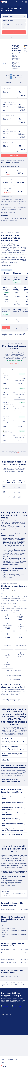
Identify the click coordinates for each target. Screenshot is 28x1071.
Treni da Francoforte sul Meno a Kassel (11, 976)
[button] (8, 24)
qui (18, 452)
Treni (7, 983)
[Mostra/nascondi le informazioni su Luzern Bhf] (25, 893)
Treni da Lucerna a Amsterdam (9, 953)
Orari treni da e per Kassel (12, 983)
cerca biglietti (7, 174)
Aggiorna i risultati (13, 363)
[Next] (24, 76)
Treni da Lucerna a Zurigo (8, 949)
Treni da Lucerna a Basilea (8, 909)
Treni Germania (15, 983)
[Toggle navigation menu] (26, 2)
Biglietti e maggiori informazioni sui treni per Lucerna (14, 931)
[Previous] (4, 481)
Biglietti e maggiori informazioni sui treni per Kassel (14, 935)
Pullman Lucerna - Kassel (8, 928)
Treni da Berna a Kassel (7, 959)
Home (2, 983)
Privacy (3, 1062)
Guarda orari (7, 192)
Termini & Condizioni (13, 1059)
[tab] (8, 81)
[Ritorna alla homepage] (4, 2)
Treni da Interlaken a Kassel (8, 962)
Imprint (3, 1059)
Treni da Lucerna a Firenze (8, 956)
